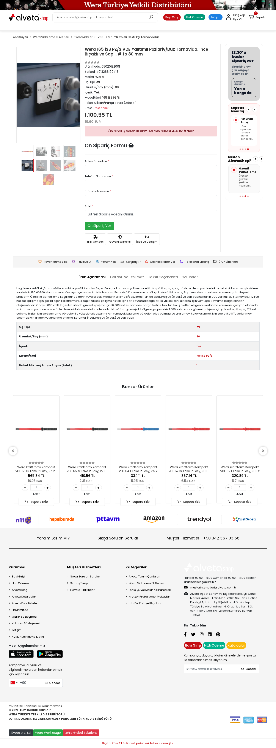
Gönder (54, 683)
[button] (257, 17)
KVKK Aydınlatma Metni (28, 637)
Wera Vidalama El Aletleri (146, 583)
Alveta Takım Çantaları (144, 576)
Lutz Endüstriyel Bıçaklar (145, 603)
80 (198, 336)
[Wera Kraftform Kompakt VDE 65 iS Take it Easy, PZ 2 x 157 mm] (36, 429)
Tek (198, 346)
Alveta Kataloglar (24, 597)
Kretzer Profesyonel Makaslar (149, 597)
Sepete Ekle (39, 502)
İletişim (215, 17)
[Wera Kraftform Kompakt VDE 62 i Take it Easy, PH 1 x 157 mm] (240, 429)
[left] (13, 451)
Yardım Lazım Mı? (53, 538)
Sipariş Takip (79, 583)
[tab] (92, 277)
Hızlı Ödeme (194, 17)
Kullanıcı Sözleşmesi (26, 623)
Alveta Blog (20, 590)
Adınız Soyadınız (97, 161)
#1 (198, 327)
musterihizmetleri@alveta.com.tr (213, 587)
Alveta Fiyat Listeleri (25, 603)
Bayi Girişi (172, 17)
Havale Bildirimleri (82, 590)
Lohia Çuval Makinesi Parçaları (150, 590)
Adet (89, 206)
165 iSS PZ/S (204, 356)
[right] (263, 451)
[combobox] (14, 683)
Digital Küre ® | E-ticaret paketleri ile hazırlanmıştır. (138, 743)
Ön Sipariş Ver (99, 225)
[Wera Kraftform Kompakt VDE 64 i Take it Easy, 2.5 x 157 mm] (138, 429)
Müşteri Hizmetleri (203, 538)
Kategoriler (136, 567)
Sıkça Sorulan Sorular (118, 538)
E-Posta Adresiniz (98, 191)
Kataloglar (236, 645)
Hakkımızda (20, 610)
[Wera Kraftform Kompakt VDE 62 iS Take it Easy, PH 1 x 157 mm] (189, 429)
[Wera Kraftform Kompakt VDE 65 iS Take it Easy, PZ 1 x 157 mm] (87, 429)
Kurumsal (18, 567)
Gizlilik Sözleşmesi (24, 617)
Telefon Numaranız (99, 176)
